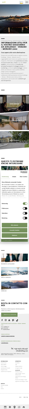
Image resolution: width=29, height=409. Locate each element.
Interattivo (18, 361)
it (22, 397)
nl (27, 397)
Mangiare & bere (4, 369)
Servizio (3, 383)
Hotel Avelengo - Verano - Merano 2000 (20, 374)
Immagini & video (18, 368)
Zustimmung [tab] (5, 176)
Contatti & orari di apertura (6, 371)
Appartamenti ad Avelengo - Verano (20, 377)
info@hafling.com (22, 351)
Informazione (4, 361)
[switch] (25, 208)
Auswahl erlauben (14, 230)
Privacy (2, 354)
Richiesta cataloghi (4, 385)
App (16, 364)
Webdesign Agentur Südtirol (3, 397)
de (20, 397)
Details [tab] (14, 176)
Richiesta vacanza (18, 371)
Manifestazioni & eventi (5, 368)
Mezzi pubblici (3, 364)
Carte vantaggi (3, 366)
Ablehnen (14, 235)
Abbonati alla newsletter (9, 314)
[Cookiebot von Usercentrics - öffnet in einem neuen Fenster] (20, 172)
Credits (6, 354)
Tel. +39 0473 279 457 (19, 349)
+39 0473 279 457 (6, 329)
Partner (2, 388)
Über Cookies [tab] (23, 176)
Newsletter (17, 362)
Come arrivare (3, 362)
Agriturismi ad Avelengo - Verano (21, 381)
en (24, 397)
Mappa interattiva (18, 366)
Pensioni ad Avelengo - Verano (21, 379)
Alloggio (17, 370)
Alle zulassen (14, 225)
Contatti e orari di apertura (7, 336)
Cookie (23, 353)
